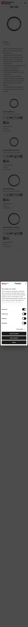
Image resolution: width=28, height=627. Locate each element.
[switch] (24, 314)
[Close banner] (25, 283)
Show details (19, 329)
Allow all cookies (14, 333)
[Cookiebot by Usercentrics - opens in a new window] (15, 284)
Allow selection (14, 338)
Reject (14, 342)
